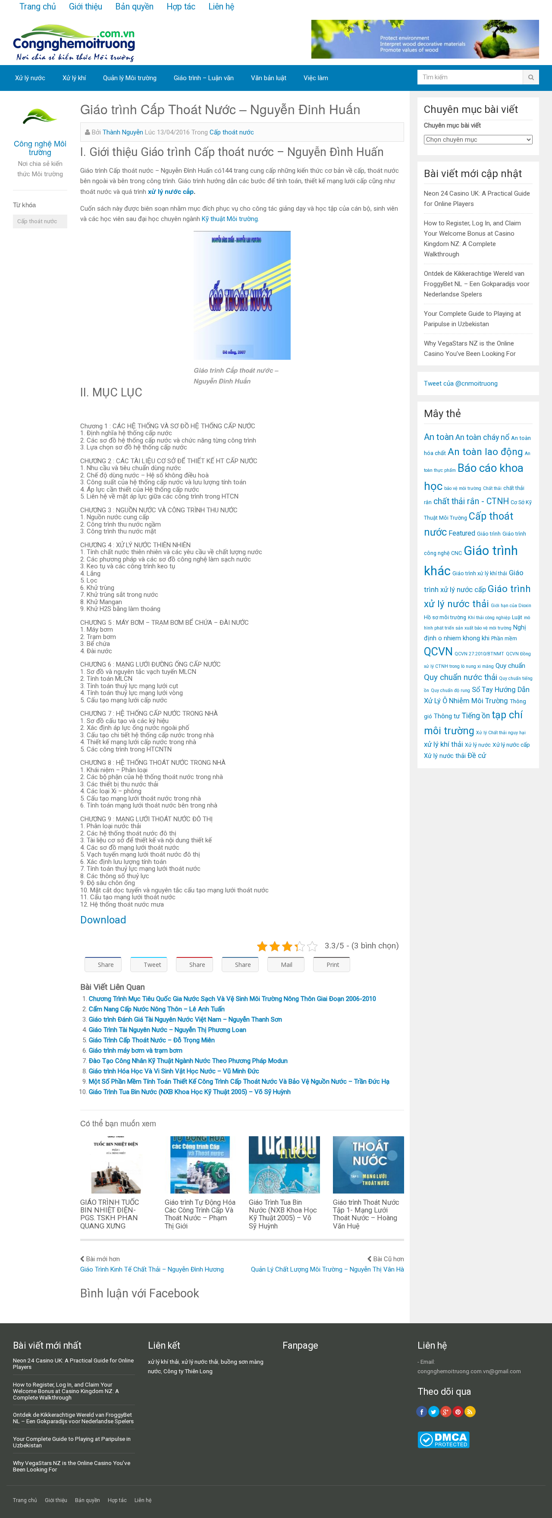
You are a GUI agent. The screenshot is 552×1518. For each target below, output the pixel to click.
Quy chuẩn (510, 666)
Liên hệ (221, 7)
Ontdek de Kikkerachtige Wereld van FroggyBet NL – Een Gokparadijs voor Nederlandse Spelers (477, 284)
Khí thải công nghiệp (489, 617)
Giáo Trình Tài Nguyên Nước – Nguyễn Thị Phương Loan (167, 1030)
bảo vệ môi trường (462, 488)
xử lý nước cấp (171, 191)
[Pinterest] (458, 1411)
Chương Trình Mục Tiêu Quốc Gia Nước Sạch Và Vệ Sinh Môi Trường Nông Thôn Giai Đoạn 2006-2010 (232, 999)
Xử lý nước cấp (511, 744)
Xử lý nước (30, 78)
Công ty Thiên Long (188, 1371)
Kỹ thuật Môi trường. (230, 219)
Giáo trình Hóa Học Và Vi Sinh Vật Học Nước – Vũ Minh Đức (174, 1071)
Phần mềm (504, 638)
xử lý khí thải (443, 744)
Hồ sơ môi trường (445, 617)
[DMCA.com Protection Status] (443, 1446)
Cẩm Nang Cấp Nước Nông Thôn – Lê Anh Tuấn (157, 1009)
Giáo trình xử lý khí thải (479, 573)
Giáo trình (489, 533)
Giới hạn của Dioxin (511, 605)
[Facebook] (421, 1411)
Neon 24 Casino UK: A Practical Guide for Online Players (73, 1363)
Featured (461, 533)
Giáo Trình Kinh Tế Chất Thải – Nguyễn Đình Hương (152, 1269)
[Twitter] (433, 1411)
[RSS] (470, 1411)
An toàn (439, 437)
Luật (517, 617)
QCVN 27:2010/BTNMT (479, 654)
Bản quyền (134, 7)
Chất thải (492, 488)
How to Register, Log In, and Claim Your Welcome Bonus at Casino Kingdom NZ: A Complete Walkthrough (66, 1391)
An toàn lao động (485, 451)
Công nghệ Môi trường (40, 147)
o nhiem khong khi (463, 638)
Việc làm (316, 78)
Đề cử (476, 755)
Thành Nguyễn (123, 132)
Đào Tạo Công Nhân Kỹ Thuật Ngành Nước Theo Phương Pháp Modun (188, 1061)
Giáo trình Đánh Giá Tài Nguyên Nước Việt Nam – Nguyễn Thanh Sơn (185, 1019)
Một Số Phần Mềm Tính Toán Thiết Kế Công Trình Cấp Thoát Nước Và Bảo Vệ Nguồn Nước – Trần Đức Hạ (239, 1081)
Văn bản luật (268, 78)
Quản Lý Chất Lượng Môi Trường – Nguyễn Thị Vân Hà (327, 1269)
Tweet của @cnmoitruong (461, 383)
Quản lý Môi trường (130, 78)
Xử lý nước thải (445, 756)
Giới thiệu (85, 7)
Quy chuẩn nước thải (460, 677)
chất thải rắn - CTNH (471, 501)
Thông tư (447, 716)
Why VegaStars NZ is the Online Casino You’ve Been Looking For (71, 1466)
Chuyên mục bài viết (452, 125)
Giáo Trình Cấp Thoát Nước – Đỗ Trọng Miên (152, 1040)
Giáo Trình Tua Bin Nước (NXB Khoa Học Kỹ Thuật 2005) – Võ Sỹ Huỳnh (190, 1092)
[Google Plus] (446, 1411)
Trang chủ (37, 7)
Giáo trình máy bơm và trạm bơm (135, 1050)
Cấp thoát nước (37, 221)
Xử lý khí (74, 78)
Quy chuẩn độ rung (450, 690)
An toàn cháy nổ (482, 437)
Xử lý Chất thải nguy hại (501, 733)
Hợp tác (180, 7)
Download (103, 920)
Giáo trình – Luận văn (204, 78)
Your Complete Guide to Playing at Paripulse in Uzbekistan (72, 1442)
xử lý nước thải (200, 1361)
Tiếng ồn (476, 715)
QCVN (438, 651)
